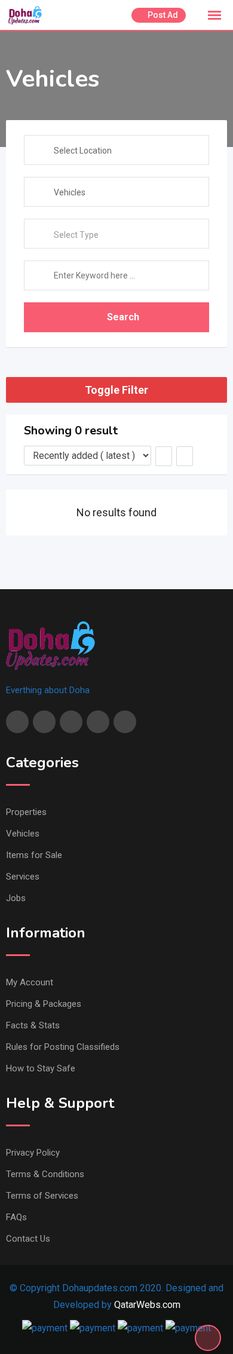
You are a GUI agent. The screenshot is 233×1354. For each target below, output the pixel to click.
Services (22, 876)
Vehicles (22, 833)
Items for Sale (34, 855)
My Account (29, 982)
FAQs (16, 1217)
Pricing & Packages (43, 1003)
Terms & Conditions (45, 1174)
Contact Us (28, 1238)
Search (123, 317)
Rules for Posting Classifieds (62, 1046)
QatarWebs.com (147, 1304)
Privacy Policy (33, 1152)
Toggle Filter (116, 390)
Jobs (16, 898)
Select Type (76, 235)
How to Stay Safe (40, 1068)
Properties (26, 812)
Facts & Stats (33, 1025)
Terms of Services (42, 1195)
